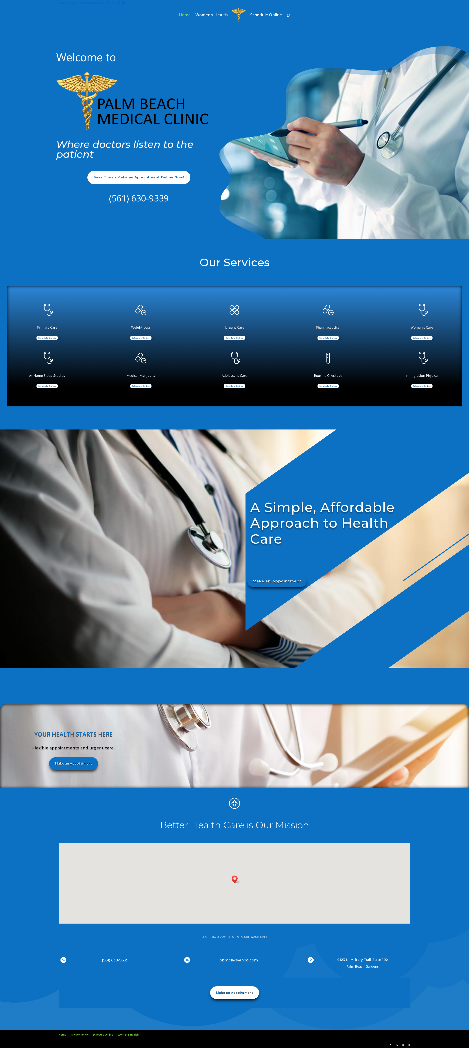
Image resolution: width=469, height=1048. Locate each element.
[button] (236, 879)
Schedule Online (266, 15)
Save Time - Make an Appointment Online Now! (139, 177)
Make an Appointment (277, 581)
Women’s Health (211, 15)
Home (185, 15)
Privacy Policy (79, 1034)
